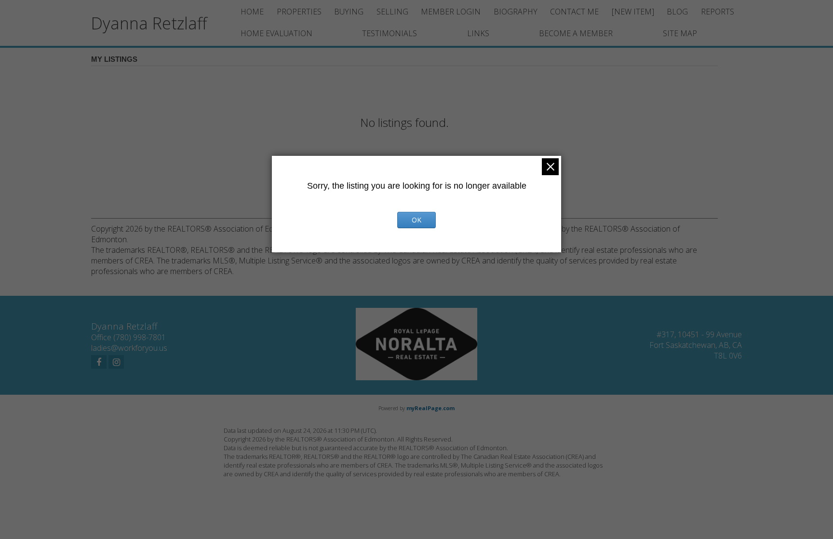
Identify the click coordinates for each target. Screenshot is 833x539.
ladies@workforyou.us (129, 348)
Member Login (451, 11)
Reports (717, 11)
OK (416, 219)
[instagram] (116, 362)
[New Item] (633, 11)
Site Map (680, 33)
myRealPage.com (430, 408)
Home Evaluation (276, 33)
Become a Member (576, 33)
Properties (299, 11)
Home (252, 11)
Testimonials (389, 33)
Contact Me (574, 11)
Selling (392, 11)
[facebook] (99, 362)
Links (478, 33)
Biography (515, 11)
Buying (348, 11)
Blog (677, 11)
